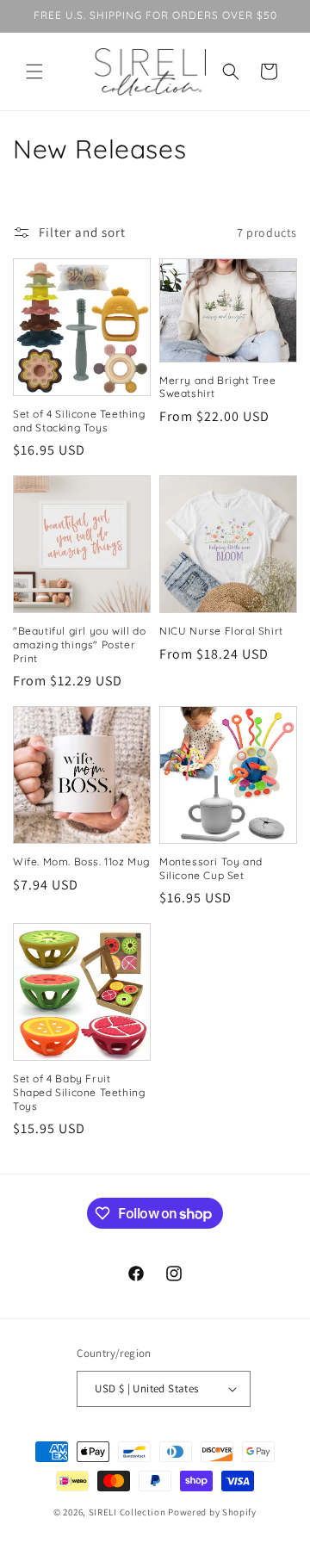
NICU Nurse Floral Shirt (221, 630)
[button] (34, 71)
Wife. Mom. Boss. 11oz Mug (81, 861)
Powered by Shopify (212, 1512)
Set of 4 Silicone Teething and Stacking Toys (79, 420)
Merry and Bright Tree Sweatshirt (217, 387)
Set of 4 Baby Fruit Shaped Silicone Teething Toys (79, 1092)
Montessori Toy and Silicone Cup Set (211, 868)
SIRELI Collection (127, 1512)
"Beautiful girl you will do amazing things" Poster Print (79, 644)
